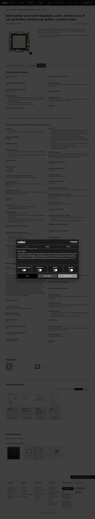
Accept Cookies (67, 275)
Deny (27, 275)
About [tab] (68, 246)
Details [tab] (47, 246)
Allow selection (47, 275)
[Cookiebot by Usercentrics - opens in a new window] (71, 242)
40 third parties (28, 263)
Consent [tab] (27, 246)
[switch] (40, 270)
